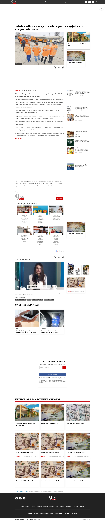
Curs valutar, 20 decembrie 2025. (50, 481)
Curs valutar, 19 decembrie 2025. (75, 481)
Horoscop (60, 2)
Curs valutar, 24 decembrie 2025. (75, 233)
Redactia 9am (60, 195)
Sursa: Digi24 (19, 63)
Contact (30, 513)
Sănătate (46, 2)
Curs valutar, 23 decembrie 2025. (75, 289)
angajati (17, 299)
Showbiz (52, 2)
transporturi (23, 299)
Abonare (101, 2)
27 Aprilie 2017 (26, 90)
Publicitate (66, 513)
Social (32, 2)
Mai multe (59, 198)
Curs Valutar (74, 513)
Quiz (66, 2)
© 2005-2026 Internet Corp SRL (22, 519)
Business (69, 47)
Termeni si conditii (44, 513)
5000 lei (41, 299)
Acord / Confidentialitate (56, 513)
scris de (81, 47)
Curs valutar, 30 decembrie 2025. (25, 452)
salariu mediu (35, 299)
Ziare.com (18, 138)
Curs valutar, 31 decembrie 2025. (75, 423)
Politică (38, 2)
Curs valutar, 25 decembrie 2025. (50, 452)
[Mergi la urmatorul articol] (101, 7)
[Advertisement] (78, 102)
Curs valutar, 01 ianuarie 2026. (75, 62)
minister (29, 299)
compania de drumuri (48, 299)
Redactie (72, 2)
